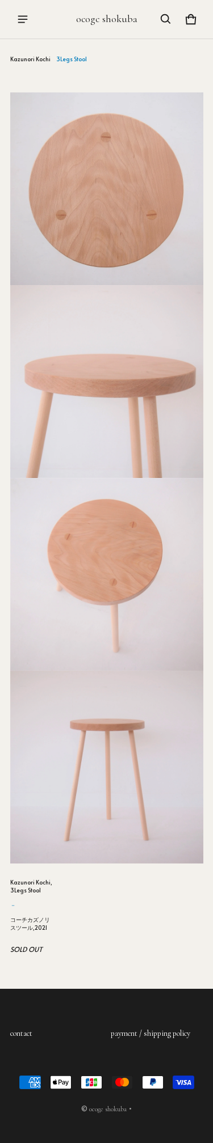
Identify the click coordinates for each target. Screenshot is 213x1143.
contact (21, 1033)
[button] (165, 19)
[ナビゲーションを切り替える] (22, 19)
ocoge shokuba (108, 1109)
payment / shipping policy (150, 1033)
